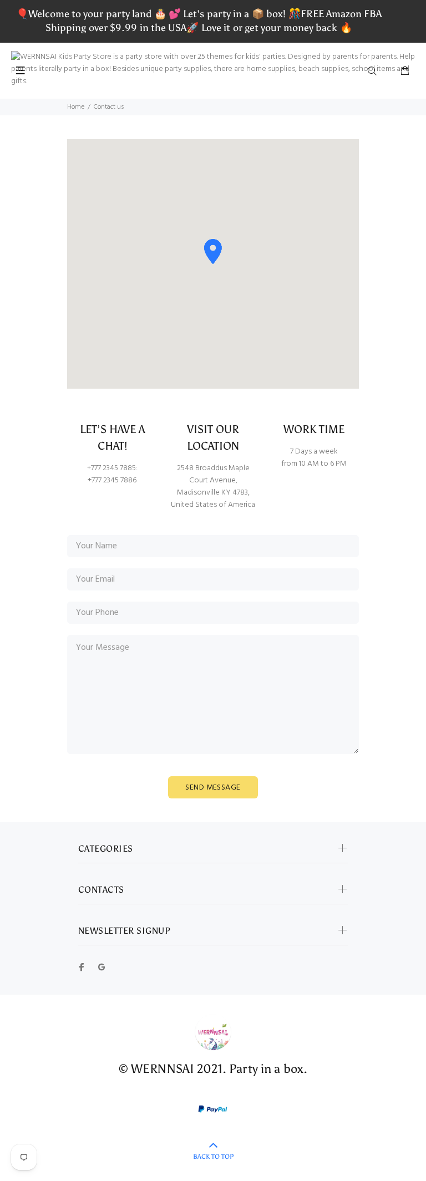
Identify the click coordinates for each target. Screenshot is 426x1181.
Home (75, 107)
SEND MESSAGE (212, 787)
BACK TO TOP (213, 1156)
